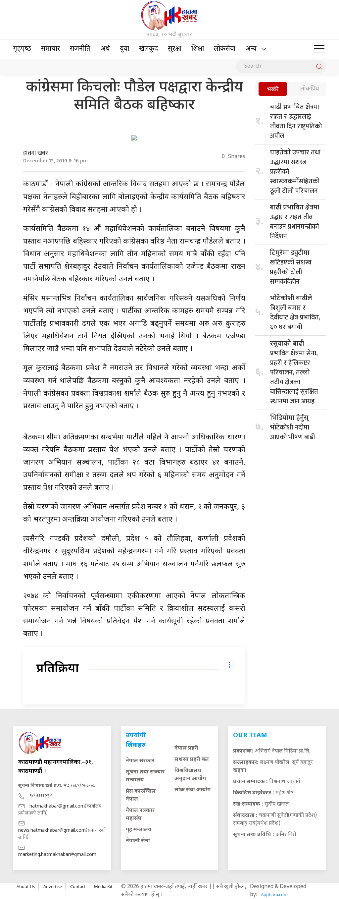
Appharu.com (274, 894)
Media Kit (103, 886)
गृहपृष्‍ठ (22, 49)
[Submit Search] (319, 66)
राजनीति (80, 49)
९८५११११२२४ (40, 796)
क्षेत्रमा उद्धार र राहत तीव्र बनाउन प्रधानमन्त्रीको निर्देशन (294, 222)
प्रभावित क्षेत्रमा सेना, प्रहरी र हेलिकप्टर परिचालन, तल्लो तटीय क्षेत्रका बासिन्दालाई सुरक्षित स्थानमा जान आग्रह (294, 373)
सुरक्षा (174, 49)
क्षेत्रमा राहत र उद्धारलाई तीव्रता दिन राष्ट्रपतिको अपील (296, 121)
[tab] (273, 90)
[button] (319, 49)
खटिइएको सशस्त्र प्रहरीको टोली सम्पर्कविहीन (291, 268)
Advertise (52, 886)
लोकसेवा (224, 49)
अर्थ (105, 49)
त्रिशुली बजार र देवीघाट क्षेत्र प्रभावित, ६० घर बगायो (295, 313)
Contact (78, 886)
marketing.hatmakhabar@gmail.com (57, 855)
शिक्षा (197, 49)
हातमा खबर (35, 153)
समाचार (50, 49)
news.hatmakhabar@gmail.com (52, 830)
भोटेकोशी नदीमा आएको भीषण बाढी (292, 428)
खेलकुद (148, 49)
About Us (26, 886)
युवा (124, 49)
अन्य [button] (251, 49)
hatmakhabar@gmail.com (57, 806)
